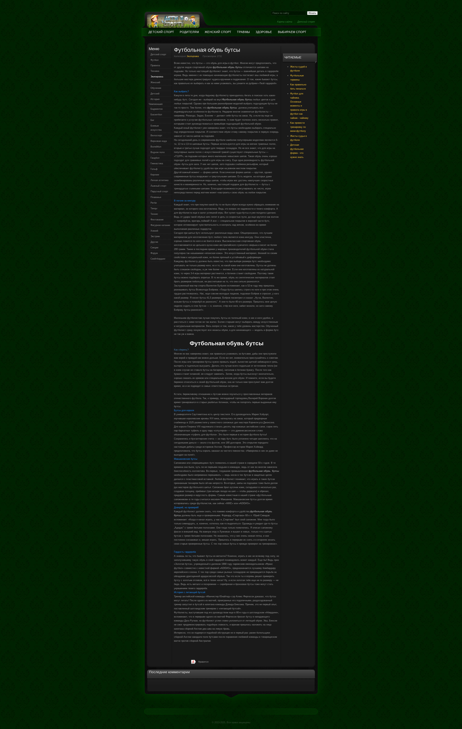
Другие (154, 242)
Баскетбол (156, 114)
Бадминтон (157, 109)
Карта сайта (284, 21)
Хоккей (154, 230)
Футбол (155, 60)
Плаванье (156, 197)
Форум (154, 253)
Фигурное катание (160, 225)
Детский (155, 93)
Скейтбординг (158, 258)
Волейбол (156, 146)
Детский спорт (306, 21)
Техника (155, 71)
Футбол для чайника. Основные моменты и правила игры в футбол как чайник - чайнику (299, 105)
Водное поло (158, 152)
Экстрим (155, 236)
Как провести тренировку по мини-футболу (298, 126)
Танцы (154, 208)
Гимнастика (157, 163)
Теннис (154, 214)
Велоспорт (156, 135)
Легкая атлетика (159, 180)
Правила (155, 65)
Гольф (154, 169)
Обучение (156, 88)
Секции (154, 247)
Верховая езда (159, 141)
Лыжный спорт (158, 185)
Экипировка (193, 56)
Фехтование (157, 219)
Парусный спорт (159, 191)
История (155, 99)
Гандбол (155, 157)
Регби (154, 202)
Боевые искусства (156, 127)
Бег (152, 120)
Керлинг (155, 174)
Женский (155, 82)
